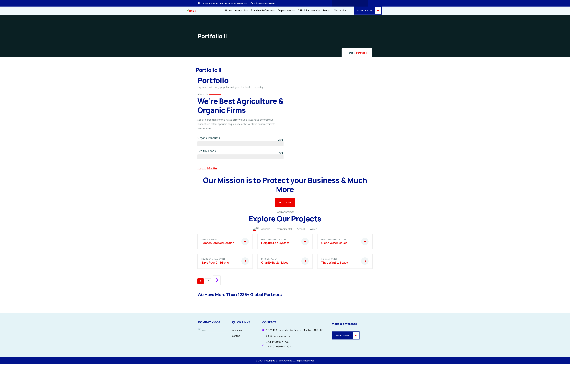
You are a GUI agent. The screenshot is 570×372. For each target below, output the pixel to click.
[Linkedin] (338, 3)
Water (214, 239)
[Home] (191, 11)
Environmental (269, 239)
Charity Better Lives (274, 262)
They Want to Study (334, 262)
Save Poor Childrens (215, 262)
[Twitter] (344, 3)
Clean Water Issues (334, 243)
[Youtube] (356, 3)
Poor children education (217, 243)
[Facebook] (350, 3)
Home (350, 52)
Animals (205, 239)
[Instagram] (362, 3)
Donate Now (364, 10)
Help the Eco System (275, 243)
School (283, 239)
